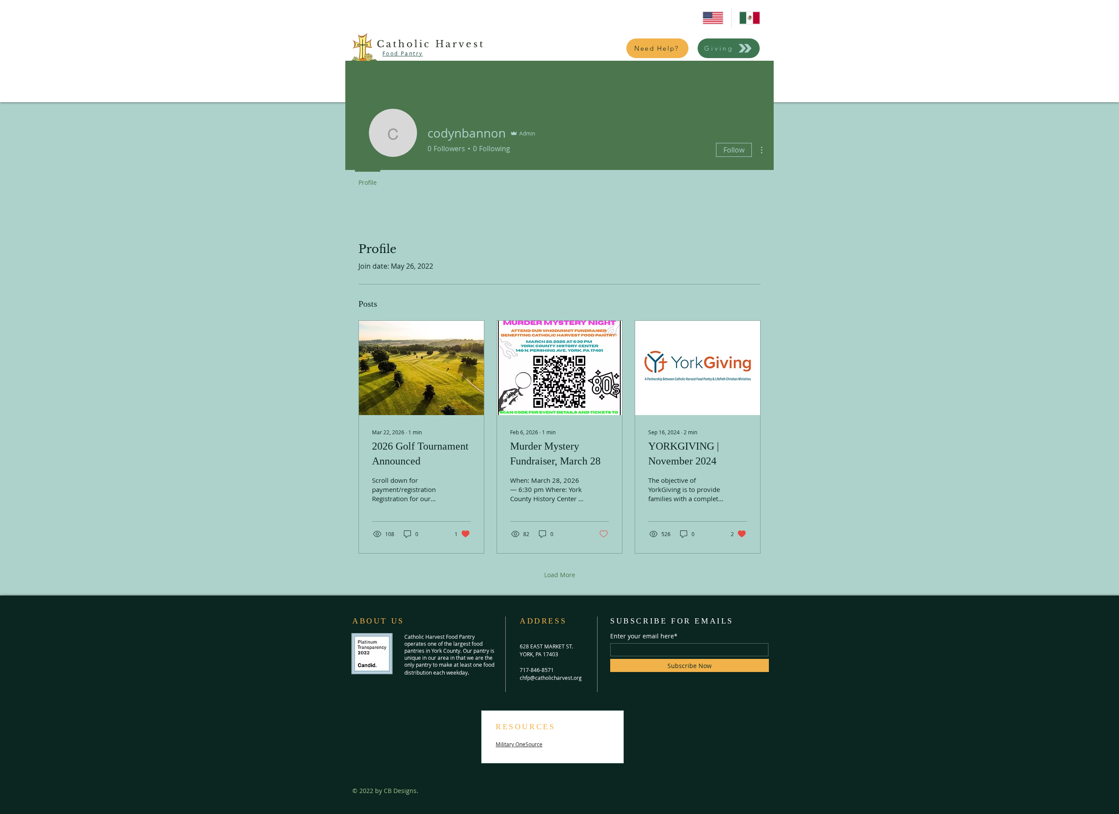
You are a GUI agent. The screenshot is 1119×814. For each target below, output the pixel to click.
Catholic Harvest (431, 44)
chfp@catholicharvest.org (551, 677)
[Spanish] (749, 18)
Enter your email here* (644, 636)
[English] (713, 18)
